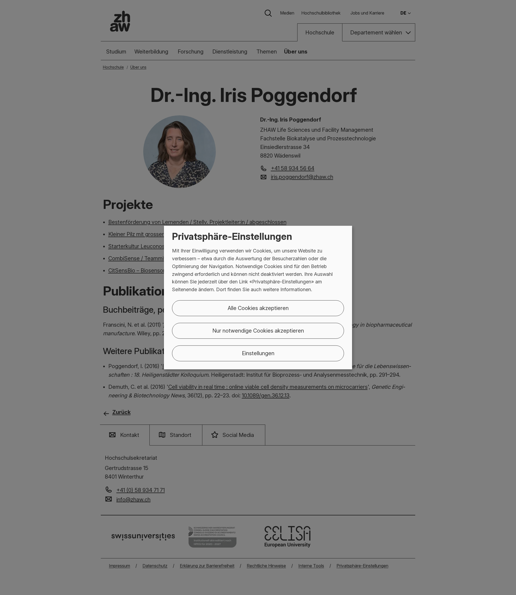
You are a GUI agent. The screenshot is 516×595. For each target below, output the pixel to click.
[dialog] (258, 297)
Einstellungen (258, 353)
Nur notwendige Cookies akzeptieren (258, 330)
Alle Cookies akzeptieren (258, 308)
